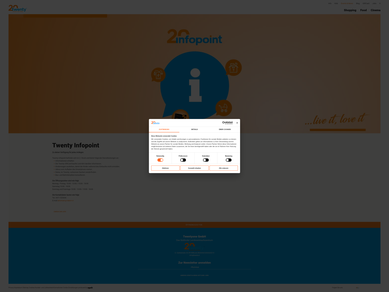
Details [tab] (194, 129)
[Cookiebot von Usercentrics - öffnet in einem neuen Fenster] (224, 122)
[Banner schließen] (237, 123)
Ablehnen (165, 168)
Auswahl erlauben (194, 168)
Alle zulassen (223, 168)
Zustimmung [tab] (164, 129)
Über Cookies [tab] (225, 129)
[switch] (183, 160)
